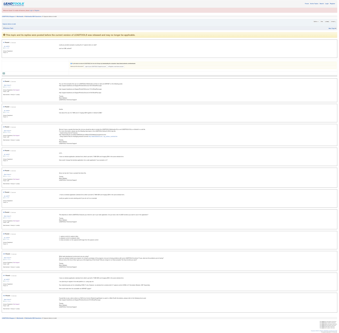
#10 (4, 254)
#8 (4, 212)
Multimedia (20, 16)
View (322, 21)
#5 (4, 150)
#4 (4, 127)
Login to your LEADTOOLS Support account (95, 66)
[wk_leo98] (6, 47)
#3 (4, 107)
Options (316, 21)
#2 (4, 81)
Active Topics (314, 3)
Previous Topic (8, 28)
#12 (4, 295)
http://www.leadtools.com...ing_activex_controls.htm (103, 136)
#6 (4, 170)
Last (326, 21)
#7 (4, 192)
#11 (4, 275)
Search (322, 3)
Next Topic (332, 28)
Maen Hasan (7, 85)
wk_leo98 (6, 46)
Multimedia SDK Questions (33, 16)
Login (327, 3)
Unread (333, 21)
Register (332, 3)
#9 (4, 234)
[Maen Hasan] (7, 86)
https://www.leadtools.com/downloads (126, 63)
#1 (4, 42)
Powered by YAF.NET (315, 330)
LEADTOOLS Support (8, 16)
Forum (307, 3)
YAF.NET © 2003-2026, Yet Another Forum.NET (328, 330)
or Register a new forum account (115, 66)
